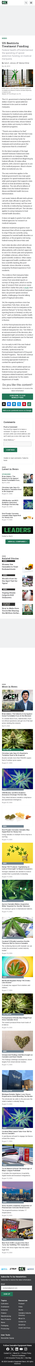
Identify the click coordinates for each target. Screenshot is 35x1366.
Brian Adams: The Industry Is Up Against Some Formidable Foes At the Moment (10, 478)
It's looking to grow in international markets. (17, 909)
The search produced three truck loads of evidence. (16, 1024)
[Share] (9, 404)
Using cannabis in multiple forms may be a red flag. (17, 836)
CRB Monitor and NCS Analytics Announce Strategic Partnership (10, 502)
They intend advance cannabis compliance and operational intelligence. (16, 799)
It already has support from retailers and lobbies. (16, 986)
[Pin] (24, 404)
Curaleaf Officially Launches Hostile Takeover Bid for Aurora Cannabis (15, 942)
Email (3, 1284)
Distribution (7, 1091)
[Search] (26, 3)
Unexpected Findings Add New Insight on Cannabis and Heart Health (17, 1056)
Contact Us (7, 1353)
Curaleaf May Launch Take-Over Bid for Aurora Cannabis (17, 1132)
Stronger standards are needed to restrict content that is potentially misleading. (16, 873)
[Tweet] (19, 404)
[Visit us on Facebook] (7, 1349)
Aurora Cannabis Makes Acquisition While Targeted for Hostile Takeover (16, 905)
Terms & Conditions (18, 1356)
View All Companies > (17, 542)
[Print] (4, 404)
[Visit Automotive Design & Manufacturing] (30, 1269)
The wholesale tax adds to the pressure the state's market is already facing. (17, 1100)
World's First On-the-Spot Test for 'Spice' (10, 580)
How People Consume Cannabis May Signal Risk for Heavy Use (11, 515)
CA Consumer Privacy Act (14, 1358)
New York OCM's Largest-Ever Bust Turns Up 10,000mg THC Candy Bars (15, 1244)
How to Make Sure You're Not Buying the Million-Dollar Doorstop (10, 610)
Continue (10, 450)
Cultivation (7, 749)
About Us (16, 1353)
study (26, 288)
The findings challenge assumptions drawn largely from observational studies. (17, 1061)
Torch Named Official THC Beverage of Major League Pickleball (17, 1169)
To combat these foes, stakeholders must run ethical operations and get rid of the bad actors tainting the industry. (17, 721)
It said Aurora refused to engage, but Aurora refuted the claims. (17, 1137)
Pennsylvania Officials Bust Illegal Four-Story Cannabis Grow (17, 1019)
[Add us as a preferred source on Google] (29, 404)
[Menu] (31, 3)
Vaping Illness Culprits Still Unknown (8, 595)
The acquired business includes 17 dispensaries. (14, 1211)
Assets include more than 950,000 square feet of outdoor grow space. (16, 759)
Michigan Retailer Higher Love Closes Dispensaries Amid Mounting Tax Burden (17, 1095)
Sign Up (7, 1294)
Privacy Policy (26, 1353)
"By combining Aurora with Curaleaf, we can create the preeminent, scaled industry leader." (17, 948)
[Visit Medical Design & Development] (4, 1269)
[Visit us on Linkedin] (16, 1349)
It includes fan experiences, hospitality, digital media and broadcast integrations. (16, 1174)
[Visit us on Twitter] (12, 1349)
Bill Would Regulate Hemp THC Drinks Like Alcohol (16, 982)
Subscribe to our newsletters (17, 397)
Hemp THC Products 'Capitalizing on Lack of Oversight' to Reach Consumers (17, 868)
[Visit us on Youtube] (21, 1349)
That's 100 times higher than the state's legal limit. (15, 1249)
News (4, 38)
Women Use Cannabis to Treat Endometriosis (10, 566)
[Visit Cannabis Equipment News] (21, 1269)
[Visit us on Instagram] (25, 1349)
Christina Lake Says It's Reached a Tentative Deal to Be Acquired (11, 489)
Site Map (28, 1358)
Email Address (9, 440)
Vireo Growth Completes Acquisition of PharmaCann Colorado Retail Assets (17, 1207)
